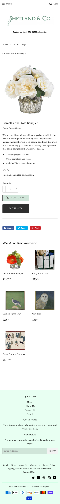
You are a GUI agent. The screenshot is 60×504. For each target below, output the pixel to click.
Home (5, 44)
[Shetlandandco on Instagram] (49, 478)
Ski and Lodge (20, 44)
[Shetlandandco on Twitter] (33, 478)
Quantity (6, 183)
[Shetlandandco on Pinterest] (44, 478)
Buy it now (15, 208)
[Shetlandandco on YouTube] (54, 478)
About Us (30, 406)
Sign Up (52, 451)
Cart (55, 4)
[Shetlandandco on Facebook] (38, 478)
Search (30, 414)
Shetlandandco (22, 486)
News (13, 465)
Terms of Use (29, 472)
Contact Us (30, 410)
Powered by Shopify (40, 486)
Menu (9, 4)
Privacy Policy (49, 465)
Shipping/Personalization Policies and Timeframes (29, 469)
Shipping (6, 175)
